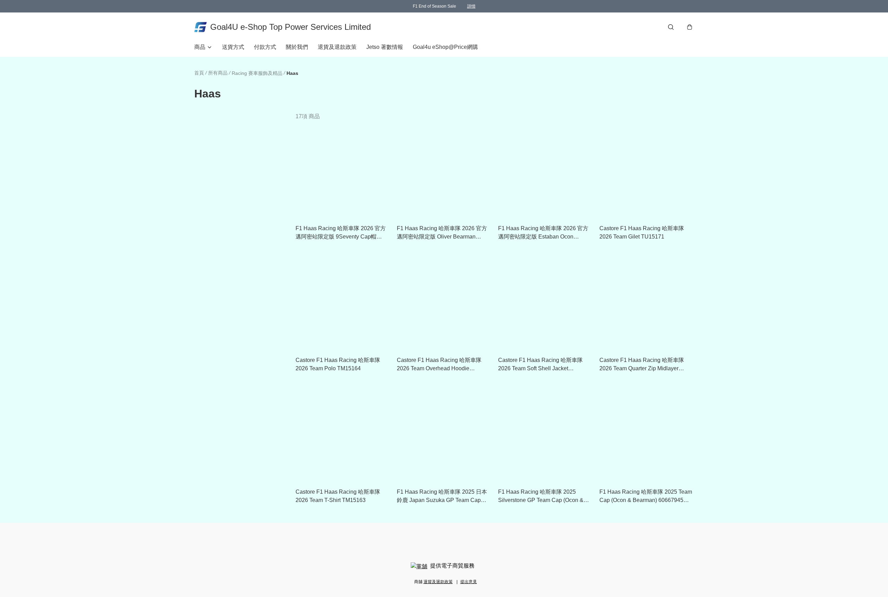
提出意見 (468, 581)
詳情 (471, 6)
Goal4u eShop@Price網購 (445, 47)
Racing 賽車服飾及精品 (257, 73)
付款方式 (265, 47)
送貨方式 (233, 47)
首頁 (199, 73)
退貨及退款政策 (337, 47)
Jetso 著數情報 (384, 47)
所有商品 (218, 73)
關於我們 (297, 47)
